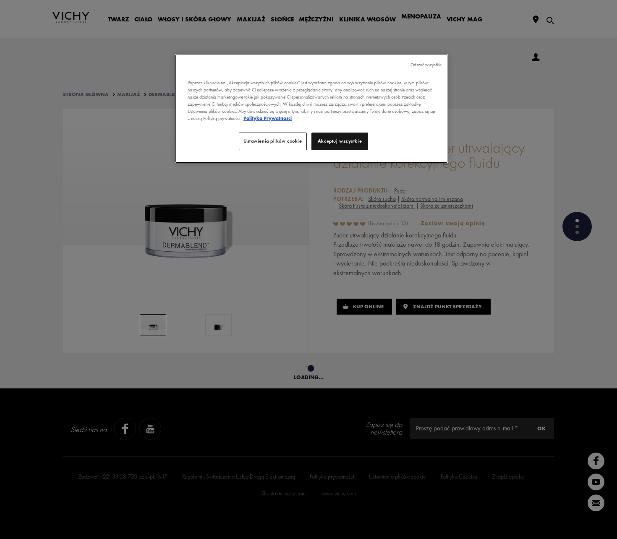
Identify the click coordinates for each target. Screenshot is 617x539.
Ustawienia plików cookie (272, 141)
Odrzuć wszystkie (426, 65)
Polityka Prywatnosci (267, 118)
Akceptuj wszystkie (340, 141)
